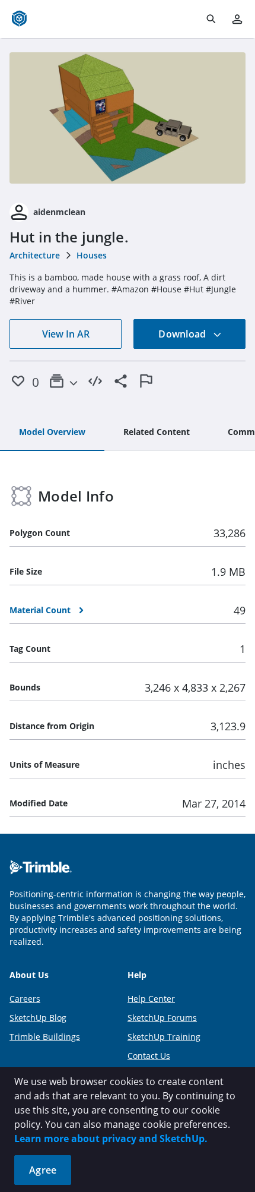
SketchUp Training (164, 1036)
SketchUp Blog (37, 1017)
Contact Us (149, 1055)
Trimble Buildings (44, 1036)
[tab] (52, 432)
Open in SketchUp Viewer (127, 118)
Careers (24, 998)
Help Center (151, 998)
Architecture (34, 255)
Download (183, 333)
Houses (91, 255)
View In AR (66, 333)
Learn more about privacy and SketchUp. (111, 1138)
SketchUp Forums (162, 1017)
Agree (42, 1170)
